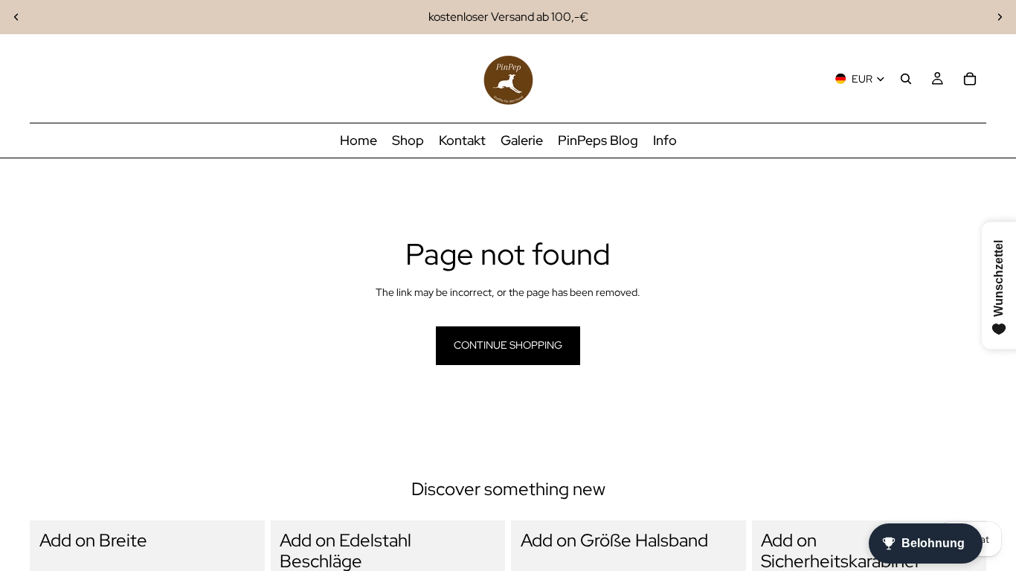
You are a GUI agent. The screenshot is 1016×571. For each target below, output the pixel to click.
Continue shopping (508, 345)
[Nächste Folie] (999, 17)
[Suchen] (906, 78)
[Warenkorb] (970, 78)
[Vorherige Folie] (16, 17)
